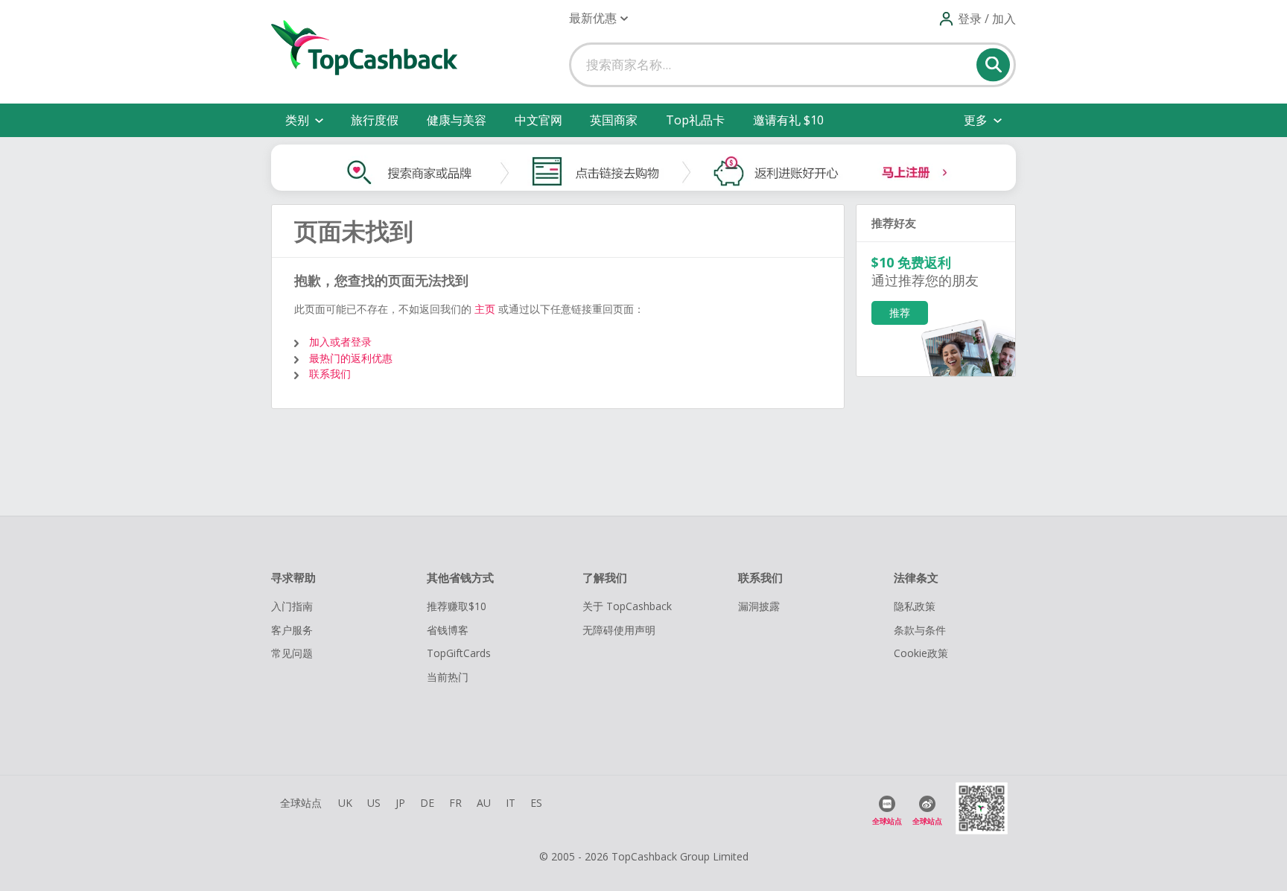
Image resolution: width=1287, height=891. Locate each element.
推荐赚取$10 (456, 606)
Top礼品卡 (695, 120)
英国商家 (614, 120)
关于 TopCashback (627, 606)
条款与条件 (920, 630)
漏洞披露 (759, 606)
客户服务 (292, 630)
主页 (484, 309)
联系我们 (330, 374)
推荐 (899, 312)
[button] (598, 18)
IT (510, 803)
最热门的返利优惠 (351, 358)
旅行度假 (374, 120)
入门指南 (292, 606)
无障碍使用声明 (618, 630)
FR (455, 803)
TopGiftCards (459, 653)
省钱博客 (447, 630)
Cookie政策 (921, 653)
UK (345, 803)
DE (427, 803)
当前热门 (447, 677)
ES (536, 803)
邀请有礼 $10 (788, 120)
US (374, 803)
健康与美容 (456, 120)
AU (484, 803)
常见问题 (292, 653)
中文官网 (538, 120)
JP (400, 803)
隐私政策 (914, 606)
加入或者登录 (340, 341)
